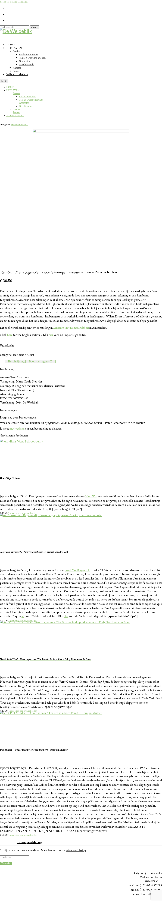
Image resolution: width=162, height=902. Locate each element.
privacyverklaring (75, 850)
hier (51, 335)
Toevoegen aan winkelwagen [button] (22, 513)
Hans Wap (91, 496)
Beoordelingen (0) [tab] (40, 361)
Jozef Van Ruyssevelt (77, 570)
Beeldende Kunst (19, 124)
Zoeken (34, 27)
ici (23, 616)
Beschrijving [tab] (16, 361)
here (9, 335)
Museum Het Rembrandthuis (71, 328)
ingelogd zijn (17, 428)
